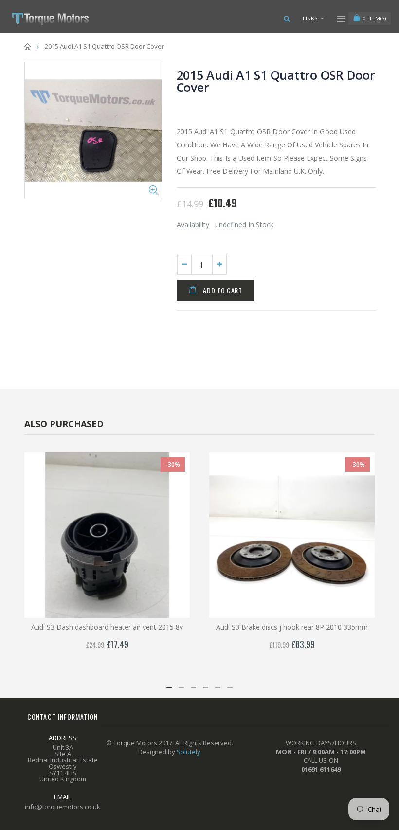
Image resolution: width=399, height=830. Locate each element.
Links (310, 18)
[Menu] (341, 18)
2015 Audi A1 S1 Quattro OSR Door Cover (276, 81)
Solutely (188, 751)
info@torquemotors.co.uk (62, 806)
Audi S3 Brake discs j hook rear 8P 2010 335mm (292, 627)
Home (28, 46)
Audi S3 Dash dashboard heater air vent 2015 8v (107, 627)
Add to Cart (222, 290)
